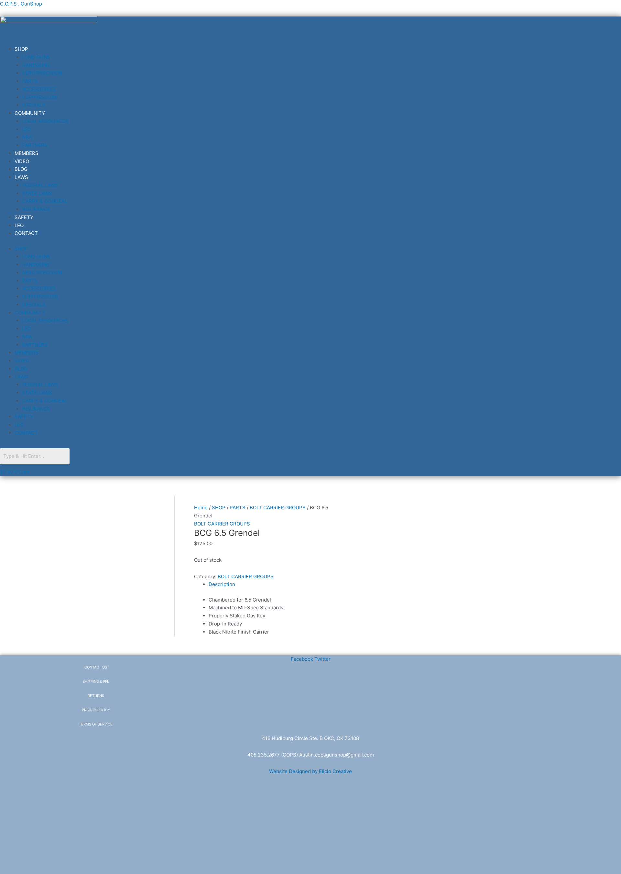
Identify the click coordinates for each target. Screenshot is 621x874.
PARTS (30, 81)
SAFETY (24, 217)
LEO (26, 129)
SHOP (21, 49)
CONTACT (26, 233)
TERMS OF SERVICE (96, 724)
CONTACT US (95, 667)
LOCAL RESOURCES (45, 121)
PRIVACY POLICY (96, 710)
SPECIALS (33, 105)
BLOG (21, 169)
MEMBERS (26, 153)
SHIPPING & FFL (95, 681)
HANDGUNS (36, 65)
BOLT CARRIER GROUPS (278, 507)
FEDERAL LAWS (40, 185)
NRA (27, 137)
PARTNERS (35, 145)
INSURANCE (36, 209)
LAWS (21, 177)
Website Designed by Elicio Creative (310, 771)
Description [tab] (222, 584)
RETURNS (96, 695)
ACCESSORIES (39, 89)
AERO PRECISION (42, 73)
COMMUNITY (30, 113)
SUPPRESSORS (40, 97)
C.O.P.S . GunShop (21, 4)
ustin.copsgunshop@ (326, 755)
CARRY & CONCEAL (44, 201)
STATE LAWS (37, 193)
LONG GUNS (36, 57)
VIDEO (22, 161)
